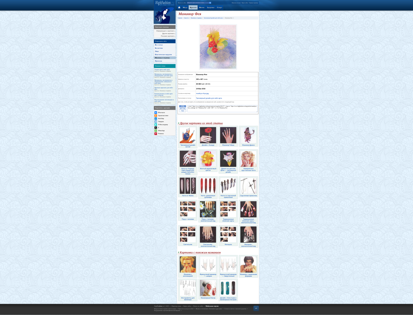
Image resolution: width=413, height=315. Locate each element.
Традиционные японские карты (228, 220)
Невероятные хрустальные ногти (248, 169)
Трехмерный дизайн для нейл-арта (209, 98)
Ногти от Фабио (187, 195)
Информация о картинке (165, 31)
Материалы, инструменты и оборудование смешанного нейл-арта (163, 82)
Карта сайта (245, 2)
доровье (210, 7)
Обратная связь (176, 306)
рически (158, 61)
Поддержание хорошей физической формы (167, 310)
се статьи (159, 45)
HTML (182, 106)
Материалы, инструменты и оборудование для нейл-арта (163, 75)
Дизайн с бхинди (208, 145)
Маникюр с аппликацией (188, 275)
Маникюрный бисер (208, 298)
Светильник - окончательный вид (208, 245)
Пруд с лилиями (188, 219)
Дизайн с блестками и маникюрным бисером (228, 298)
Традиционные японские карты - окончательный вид (248, 220)
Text (182, 111)
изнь (201, 7)
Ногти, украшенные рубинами (208, 196)
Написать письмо (236, 2)
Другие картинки (168, 33)
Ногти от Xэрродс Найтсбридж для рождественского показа (187, 171)
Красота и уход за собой (185, 309)
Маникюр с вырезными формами (248, 275)
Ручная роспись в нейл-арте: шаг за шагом (163, 95)
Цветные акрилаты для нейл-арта (163, 89)
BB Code (182, 108)
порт (219, 7)
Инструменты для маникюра (187, 298)
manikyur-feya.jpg (202, 93)
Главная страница (253, 2)
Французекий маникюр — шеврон (208, 275)
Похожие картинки (167, 36)
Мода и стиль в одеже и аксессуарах (165, 309)
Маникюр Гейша (228, 145)
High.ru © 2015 (161, 306)
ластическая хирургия (163, 54)
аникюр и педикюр (162, 58)
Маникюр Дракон (248, 145)
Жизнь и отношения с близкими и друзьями (209, 309)
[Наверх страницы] (256, 308)
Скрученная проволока (248, 195)
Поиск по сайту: (182, 2)
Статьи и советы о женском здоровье (235, 309)
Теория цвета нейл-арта (162, 70)
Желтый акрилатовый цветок (208, 169)
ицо (157, 51)
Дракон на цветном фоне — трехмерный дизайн (228, 170)
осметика (159, 48)
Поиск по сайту (198, 306)
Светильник (187, 244)
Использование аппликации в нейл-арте (164, 101)
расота (193, 7)
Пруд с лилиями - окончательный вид (208, 220)
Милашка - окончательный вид (248, 245)
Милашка (228, 244)
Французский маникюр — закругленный (228, 275)
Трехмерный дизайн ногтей (187, 146)
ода (185, 7)
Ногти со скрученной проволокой (228, 196)
